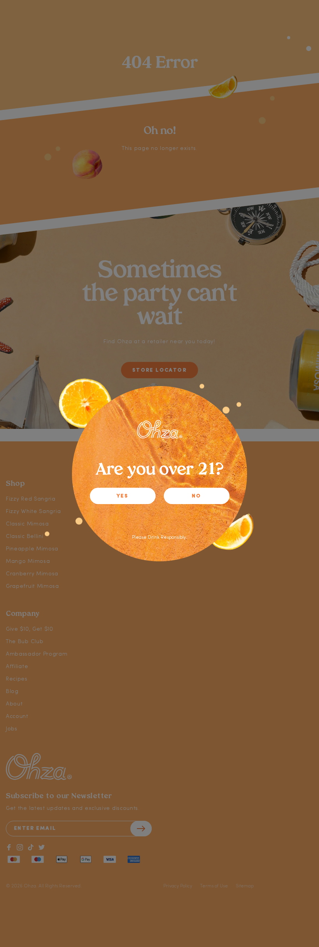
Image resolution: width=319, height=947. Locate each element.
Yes (122, 496)
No (197, 496)
